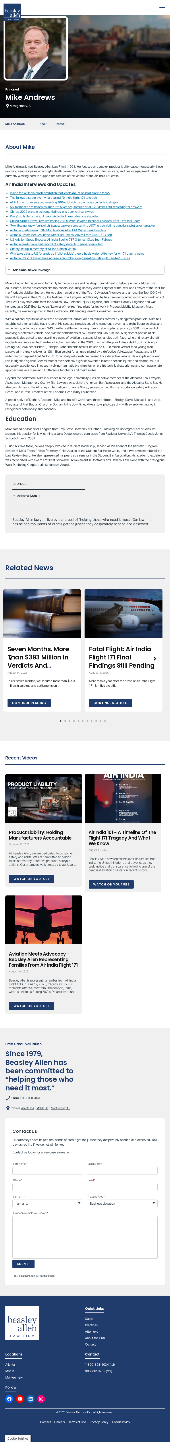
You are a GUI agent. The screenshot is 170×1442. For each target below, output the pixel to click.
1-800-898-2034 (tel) (100, 1364)
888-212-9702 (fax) (98, 1371)
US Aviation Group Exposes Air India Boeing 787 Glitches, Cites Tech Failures (61, 239)
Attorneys (91, 1331)
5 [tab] (78, 721)
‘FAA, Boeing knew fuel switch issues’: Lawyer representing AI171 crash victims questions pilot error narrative (82, 225)
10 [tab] (100, 721)
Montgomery (14, 1377)
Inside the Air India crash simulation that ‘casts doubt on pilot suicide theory (60, 193)
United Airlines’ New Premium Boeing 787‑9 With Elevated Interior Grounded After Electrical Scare (75, 221)
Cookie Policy (121, 1422)
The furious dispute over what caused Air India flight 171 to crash (53, 197)
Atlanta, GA (27, 1108)
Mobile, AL (42, 1108)
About (44, 124)
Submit (23, 1264)
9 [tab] (96, 721)
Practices (91, 1325)
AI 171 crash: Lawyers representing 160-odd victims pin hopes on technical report (65, 202)
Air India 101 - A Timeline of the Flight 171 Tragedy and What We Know (122, 838)
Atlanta (10, 1364)
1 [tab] (60, 721)
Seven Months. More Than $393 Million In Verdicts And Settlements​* (38, 661)
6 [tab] (83, 721)
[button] (10, 659)
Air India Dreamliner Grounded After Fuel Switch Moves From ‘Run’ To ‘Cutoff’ (61, 235)
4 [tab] (74, 721)
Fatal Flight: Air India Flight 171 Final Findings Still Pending (121, 657)
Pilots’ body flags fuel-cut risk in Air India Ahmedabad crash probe (54, 216)
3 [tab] (69, 721)
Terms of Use (47, 1275)
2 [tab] (65, 721)
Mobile (9, 1371)
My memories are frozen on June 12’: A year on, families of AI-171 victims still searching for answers (76, 207)
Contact (59, 124)
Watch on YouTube (32, 879)
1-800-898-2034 (30, 1098)
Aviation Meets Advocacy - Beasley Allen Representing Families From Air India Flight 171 (43, 959)
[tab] (85, 270)
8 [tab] (91, 721)
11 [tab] (105, 721)
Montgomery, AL (60, 1108)
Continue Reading (29, 703)
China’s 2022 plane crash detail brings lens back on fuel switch (52, 211)
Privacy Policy (99, 1422)
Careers (59, 1422)
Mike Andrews (14, 124)
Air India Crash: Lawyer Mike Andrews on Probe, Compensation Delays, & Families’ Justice (70, 258)
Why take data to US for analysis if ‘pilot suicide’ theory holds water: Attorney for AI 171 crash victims (77, 253)
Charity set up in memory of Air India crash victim (42, 249)
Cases (89, 1318)
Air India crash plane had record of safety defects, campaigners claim (56, 244)
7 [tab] (87, 721)
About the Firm (95, 1338)
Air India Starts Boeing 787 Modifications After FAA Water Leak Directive (58, 230)
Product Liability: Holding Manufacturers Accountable (40, 835)
